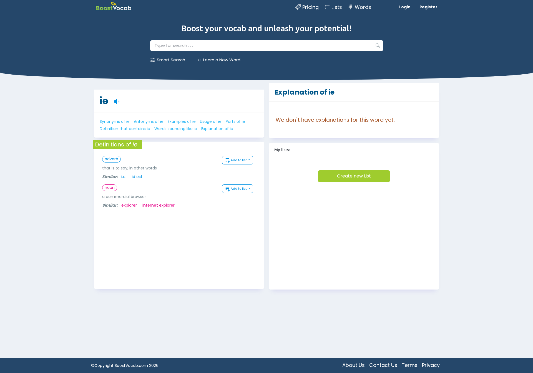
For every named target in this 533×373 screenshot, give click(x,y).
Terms (410, 365)
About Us (353, 365)
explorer (129, 205)
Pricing (310, 7)
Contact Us (383, 365)
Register (428, 7)
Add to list (239, 160)
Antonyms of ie (149, 121)
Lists (336, 7)
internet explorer (158, 205)
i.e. (123, 176)
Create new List (354, 176)
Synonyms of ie (115, 121)
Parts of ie (235, 121)
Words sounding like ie (175, 128)
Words (363, 7)
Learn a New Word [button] (221, 60)
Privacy (431, 365)
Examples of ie (182, 121)
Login (405, 7)
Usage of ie (211, 121)
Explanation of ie (217, 128)
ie (103, 101)
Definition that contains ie (125, 128)
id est (137, 176)
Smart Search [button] (171, 60)
